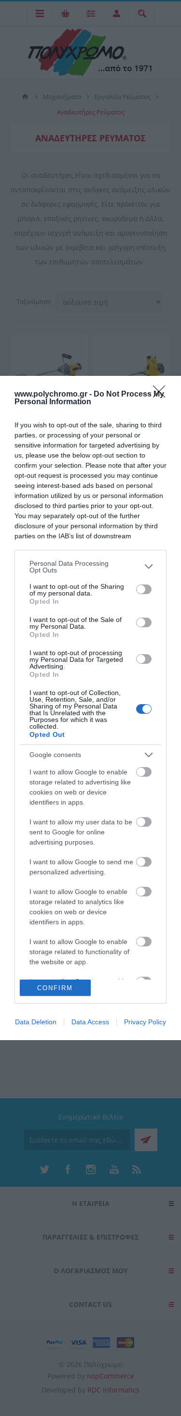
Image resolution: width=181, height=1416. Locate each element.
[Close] (162, 394)
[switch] (144, 589)
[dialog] (90, 708)
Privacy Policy (145, 1022)
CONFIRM (55, 988)
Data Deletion (35, 1022)
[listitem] (90, 566)
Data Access (90, 1022)
